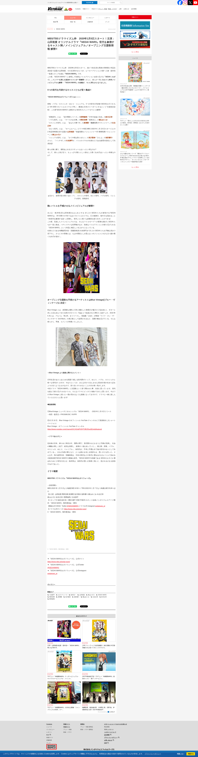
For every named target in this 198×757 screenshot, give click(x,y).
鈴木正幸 (104, 597)
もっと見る (135, 52)
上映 (120, 9)
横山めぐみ (86, 597)
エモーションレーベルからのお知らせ (115, 724)
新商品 (82, 724)
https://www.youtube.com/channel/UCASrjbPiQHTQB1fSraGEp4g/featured (74, 429)
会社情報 (134, 9)
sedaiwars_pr (100, 506)
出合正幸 (95, 597)
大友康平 (52, 595)
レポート (107, 18)
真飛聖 (60, 597)
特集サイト (86, 9)
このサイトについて (110, 732)
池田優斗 (76, 597)
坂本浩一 (73, 595)
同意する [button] (191, 754)
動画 (54, 22)
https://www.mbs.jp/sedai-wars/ (75, 509)
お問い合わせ (108, 740)
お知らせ (126, 9)
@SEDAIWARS (73, 506)
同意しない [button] (180, 754)
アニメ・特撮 (103, 9)
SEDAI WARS (102, 595)
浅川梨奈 (68, 597)
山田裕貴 (82, 595)
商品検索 (88, 2)
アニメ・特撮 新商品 (86, 727)
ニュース (72, 18)
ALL (55, 18)
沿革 (105, 743)
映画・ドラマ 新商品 (86, 729)
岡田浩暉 (52, 597)
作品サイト (66, 727)
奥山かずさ (91, 595)
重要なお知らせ (109, 729)
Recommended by (102, 711)
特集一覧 (72, 22)
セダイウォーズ (62, 595)
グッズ (107, 22)
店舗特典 (90, 22)
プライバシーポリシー (111, 737)
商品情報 (107, 727)
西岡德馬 (52, 599)
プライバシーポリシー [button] (153, 754)
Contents (78, 9)
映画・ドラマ (112, 9)
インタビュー (90, 18)
